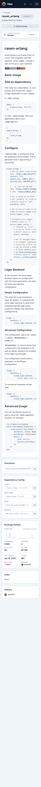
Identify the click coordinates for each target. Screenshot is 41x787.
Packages (7, 12)
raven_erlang (10, 16)
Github (6, 579)
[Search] (31, 4)
